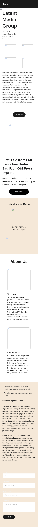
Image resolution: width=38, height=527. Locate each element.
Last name (6, 482)
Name (5, 472)
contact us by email (23, 389)
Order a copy (19, 192)
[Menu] (33, 4)
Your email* (7, 491)
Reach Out (19, 114)
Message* (6, 501)
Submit (9, 517)
